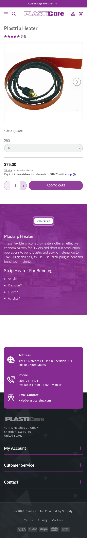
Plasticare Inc (35, 511)
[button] (6, 14)
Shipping (8, 170)
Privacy (42, 520)
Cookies (57, 520)
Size (7, 140)
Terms (28, 520)
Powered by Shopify (59, 511)
